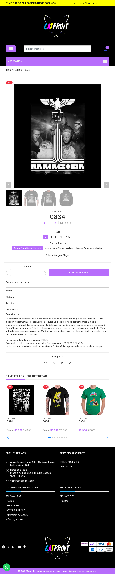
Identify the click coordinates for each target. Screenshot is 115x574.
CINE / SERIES (12, 505)
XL (61, 236)
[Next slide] (106, 185)
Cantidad (27, 266)
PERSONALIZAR (13, 496)
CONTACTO (66, 466)
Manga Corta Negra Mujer (89, 248)
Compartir (57, 356)
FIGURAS (10, 501)
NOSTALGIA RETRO (15, 510)
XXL (68, 236)
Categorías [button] (15, 61)
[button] (8, 437)
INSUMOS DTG (67, 496)
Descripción (12, 314)
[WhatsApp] (14, 547)
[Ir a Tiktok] (24, 547)
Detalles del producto (17, 282)
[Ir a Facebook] (3, 547)
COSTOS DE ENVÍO (73, 343)
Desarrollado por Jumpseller (83, 571)
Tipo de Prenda (57, 243)
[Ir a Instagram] (8, 547)
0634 (46, 421)
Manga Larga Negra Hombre (59, 248)
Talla (57, 232)
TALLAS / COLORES (69, 462)
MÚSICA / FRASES (15, 519)
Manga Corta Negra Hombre (27, 248)
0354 (82, 421)
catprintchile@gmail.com (22, 480)
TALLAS (44, 340)
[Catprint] (56, 26)
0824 (10, 421)
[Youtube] (19, 547)
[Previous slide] (8, 185)
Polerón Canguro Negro (57, 255)
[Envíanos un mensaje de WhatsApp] (6, 567)
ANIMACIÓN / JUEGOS (17, 515)
